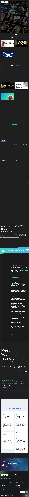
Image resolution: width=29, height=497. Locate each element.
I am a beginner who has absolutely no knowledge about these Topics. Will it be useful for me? (18, 305)
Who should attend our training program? (16, 276)
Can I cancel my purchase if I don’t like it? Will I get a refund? (18, 328)
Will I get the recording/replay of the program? (18, 317)
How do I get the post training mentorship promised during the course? (18, 292)
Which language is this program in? (16, 333)
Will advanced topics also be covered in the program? (18, 312)
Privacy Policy (19, 487)
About (3, 487)
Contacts (3, 491)
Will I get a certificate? (16, 322)
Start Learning (8, 16)
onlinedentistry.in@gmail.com (20, 482)
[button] (13, 34)
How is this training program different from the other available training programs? (18, 298)
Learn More (3, 49)
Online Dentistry (3, 495)
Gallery (3, 489)
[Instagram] (7, 482)
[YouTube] (11, 482)
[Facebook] (3, 482)
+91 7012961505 (17, 481)
